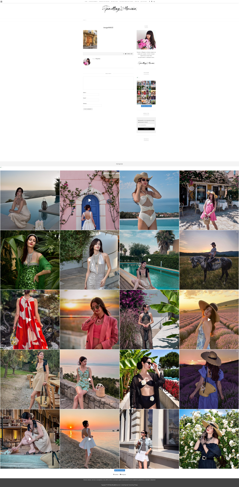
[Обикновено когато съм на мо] (139, 97)
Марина (97, 58)
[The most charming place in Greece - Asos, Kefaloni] (144, 83)
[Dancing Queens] (148, 87)
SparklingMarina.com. (115, 485)
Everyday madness (93, 1)
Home (84, 20)
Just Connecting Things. (132, 485)
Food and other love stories (126, 1)
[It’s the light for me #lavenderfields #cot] (153, 92)
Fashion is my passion (104, 1)
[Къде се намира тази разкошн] (139, 92)
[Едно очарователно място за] (139, 102)
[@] (140, 78)
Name (85, 92)
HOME (86, 1)
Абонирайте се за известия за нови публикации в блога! (146, 121)
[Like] (123, 54)
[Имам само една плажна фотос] (148, 97)
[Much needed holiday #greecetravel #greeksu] (144, 102)
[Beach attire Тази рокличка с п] (148, 92)
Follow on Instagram (147, 106)
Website (85, 103)
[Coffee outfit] (148, 102)
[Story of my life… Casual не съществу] (144, 87)
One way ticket (114, 1)
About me (137, 1)
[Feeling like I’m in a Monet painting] (153, 102)
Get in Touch (144, 1)
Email (85, 98)
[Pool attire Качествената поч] (148, 83)
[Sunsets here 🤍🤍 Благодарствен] (139, 83)
